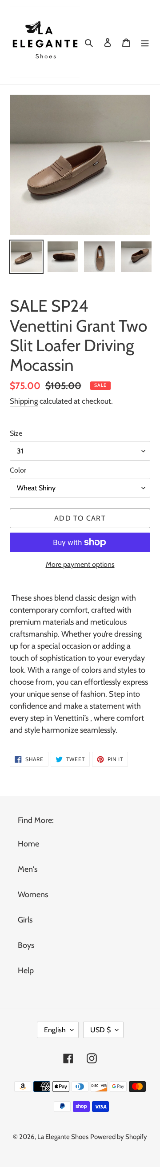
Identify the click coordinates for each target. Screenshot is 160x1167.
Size (16, 433)
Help (26, 970)
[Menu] (145, 42)
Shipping (24, 401)
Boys (26, 945)
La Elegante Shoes (62, 1137)
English (55, 1030)
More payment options (80, 564)
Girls (25, 920)
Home (28, 844)
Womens (33, 894)
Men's (27, 869)
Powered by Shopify (118, 1137)
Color (18, 470)
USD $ (100, 1030)
